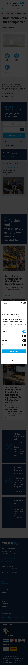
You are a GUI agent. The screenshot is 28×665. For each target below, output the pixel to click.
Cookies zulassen (14, 351)
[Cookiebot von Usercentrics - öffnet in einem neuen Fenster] (20, 303)
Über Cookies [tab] (22, 307)
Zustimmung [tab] (5, 307)
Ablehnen (14, 360)
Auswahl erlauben (14, 356)
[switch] (24, 336)
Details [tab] (14, 307)
